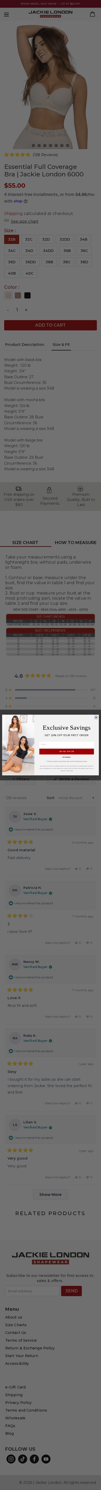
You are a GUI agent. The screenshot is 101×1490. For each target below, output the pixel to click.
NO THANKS (67, 757)
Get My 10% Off (66, 751)
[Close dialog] (96, 717)
